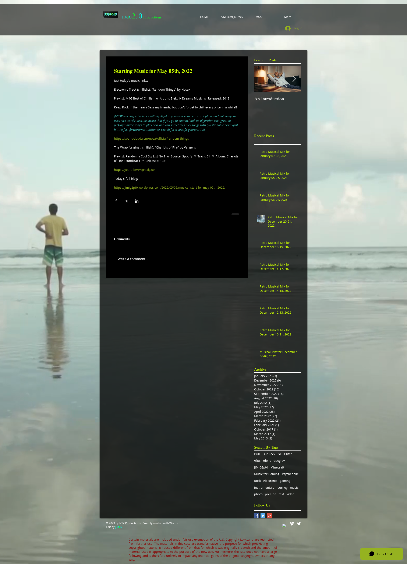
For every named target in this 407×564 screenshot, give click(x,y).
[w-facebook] (284, 526)
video (290, 494)
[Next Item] (294, 79)
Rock (257, 481)
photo (258, 494)
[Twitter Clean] (299, 524)
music (294, 487)
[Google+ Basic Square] (269, 515)
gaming (285, 481)
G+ (280, 454)
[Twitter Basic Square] (263, 515)
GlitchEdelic (262, 461)
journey (282, 487)
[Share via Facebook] (116, 201)
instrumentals (264, 487)
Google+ (279, 461)
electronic (270, 481)
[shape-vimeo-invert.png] (292, 524)
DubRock (269, 454)
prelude (270, 494)
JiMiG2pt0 (261, 467)
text (281, 494)
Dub (257, 454)
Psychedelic (290, 474)
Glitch (288, 454)
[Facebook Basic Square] (256, 515)
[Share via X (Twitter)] (126, 201)
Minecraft (277, 467)
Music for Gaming (266, 474)
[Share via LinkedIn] (137, 201)
